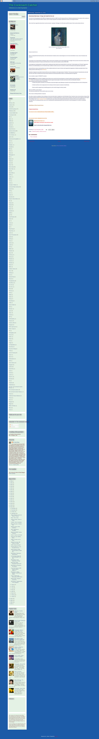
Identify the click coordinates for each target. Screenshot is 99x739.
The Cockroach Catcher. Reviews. (15, 391)
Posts (12, 424)
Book (10, 162)
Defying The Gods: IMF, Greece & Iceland (15, 543)
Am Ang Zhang (16, 442)
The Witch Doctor (14, 52)
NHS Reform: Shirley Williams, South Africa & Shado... (16, 573)
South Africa (11, 368)
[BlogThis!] (50, 129)
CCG (10, 180)
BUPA (10, 174)
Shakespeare (11, 358)
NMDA (10, 294)
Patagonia (11, 324)
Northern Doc (13, 66)
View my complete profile (14, 464)
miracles (10, 260)
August (12, 584)
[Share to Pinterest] (53, 129)
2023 (11, 486)
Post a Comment (33, 136)
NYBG (10, 302)
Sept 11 (10, 356)
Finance (10, 202)
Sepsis (10, 354)
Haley (10, 224)
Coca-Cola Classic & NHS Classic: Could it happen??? (16, 569)
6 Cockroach (11, 114)
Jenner (10, 232)
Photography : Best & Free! (19, 664)
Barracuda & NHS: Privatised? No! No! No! (16, 563)
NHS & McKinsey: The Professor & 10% (18, 680)
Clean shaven (12, 86)
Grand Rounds (11, 216)
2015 (11, 500)
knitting (10, 238)
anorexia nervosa (42, 131)
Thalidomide (11, 384)
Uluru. (10, 399)
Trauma (10, 397)
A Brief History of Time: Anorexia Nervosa (36, 105)
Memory (10, 256)
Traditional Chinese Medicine (14, 395)
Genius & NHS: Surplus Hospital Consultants (19, 656)
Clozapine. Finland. (12, 184)
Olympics (11, 308)
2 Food (10, 106)
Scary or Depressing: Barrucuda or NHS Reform (16, 576)
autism (10, 136)
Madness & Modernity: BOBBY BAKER (18, 648)
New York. (11, 286)
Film (10, 200)
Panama (10, 320)
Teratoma (11, 382)
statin (10, 370)
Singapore (11, 364)
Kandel (10, 236)
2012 (11, 505)
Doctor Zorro (13, 23)
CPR (10, 190)
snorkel (10, 366)
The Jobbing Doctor (14, 75)
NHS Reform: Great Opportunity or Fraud (15, 560)
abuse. (10, 118)
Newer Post (31, 141)
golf (9, 214)
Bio (9, 156)
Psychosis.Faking (12, 348)
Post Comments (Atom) (61, 145)
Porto (10, 340)
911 (9, 116)
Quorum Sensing (12, 352)
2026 (11, 481)
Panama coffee (12, 322)
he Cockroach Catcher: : (41, 111)
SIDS (10, 360)
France (10, 206)
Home (59, 141)
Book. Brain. (11, 168)
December (13, 508)
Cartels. (10, 176)
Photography (11, 332)
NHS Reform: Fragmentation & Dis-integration (16, 582)
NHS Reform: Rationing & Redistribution (16, 554)
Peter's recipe (11, 328)
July (12, 586)
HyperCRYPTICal (13, 43)
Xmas (10, 409)
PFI (9, 330)
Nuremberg (11, 300)
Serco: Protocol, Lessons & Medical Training (16, 515)
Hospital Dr (12, 37)
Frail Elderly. (17, 67)
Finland (10, 204)
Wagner (10, 403)
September (13, 513)
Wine (10, 407)
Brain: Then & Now (14, 517)
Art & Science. (12, 134)
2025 (11, 482)
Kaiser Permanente (12, 234)
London (10, 244)
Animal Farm (11, 128)
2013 (11, 503)
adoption (10, 122)
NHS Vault (12, 62)
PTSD (10, 350)
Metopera (11, 258)
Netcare (10, 278)
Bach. (10, 142)
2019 (11, 493)
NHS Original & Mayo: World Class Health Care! (19, 639)
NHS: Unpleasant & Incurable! (15, 530)
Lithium (10, 242)
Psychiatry (11, 346)
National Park (11, 276)
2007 (11, 603)
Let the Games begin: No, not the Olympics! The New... (16, 557)
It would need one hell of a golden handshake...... (19, 78)
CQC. (10, 192)
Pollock (10, 338)
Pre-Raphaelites (12, 344)
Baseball (10, 146)
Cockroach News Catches (14, 186)
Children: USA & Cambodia (16, 522)
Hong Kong (11, 228)
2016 (11, 498)
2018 (11, 494)
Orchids (10, 314)
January (13, 596)
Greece (10, 218)
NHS (10, 288)
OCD (10, 306)
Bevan (10, 152)
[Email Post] (46, 129)
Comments (13, 426)
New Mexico (11, 282)
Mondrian (10, 262)
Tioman (10, 393)
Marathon (11, 250)
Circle (10, 182)
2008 (11, 602)
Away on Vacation (17, 671)
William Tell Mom (12, 405)
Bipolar (10, 158)
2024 (11, 484)
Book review (11, 166)
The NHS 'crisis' (13, 58)
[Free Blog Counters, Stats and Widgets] (9, 417)
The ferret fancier (13, 57)
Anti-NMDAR (11, 132)
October (13, 511)
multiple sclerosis (12, 268)
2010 (11, 598)
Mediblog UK (13, 89)
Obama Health (11, 304)
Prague (10, 342)
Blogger (56, 736)
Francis (10, 208)
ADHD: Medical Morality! (16, 544)
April (12, 591)
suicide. (10, 374)
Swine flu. (11, 376)
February (13, 594)
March (12, 593)
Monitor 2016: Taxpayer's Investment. (16, 579)
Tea (9, 380)
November (13, 510)
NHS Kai (10, 290)
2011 (11, 506)
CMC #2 (11, 34)
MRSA (10, 266)
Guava (10, 222)
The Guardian (12, 473)
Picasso (10, 334)
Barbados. (11, 144)
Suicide (10, 372)
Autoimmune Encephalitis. (14, 138)
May (12, 589)
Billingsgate (11, 154)
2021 (11, 489)
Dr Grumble (12, 85)
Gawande (11, 210)
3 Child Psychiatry (35, 131)
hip (9, 226)
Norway (10, 298)
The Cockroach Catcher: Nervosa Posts (38, 118)
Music (10, 270)
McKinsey (11, 254)
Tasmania (11, 378)
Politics (10, 336)
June (12, 587)
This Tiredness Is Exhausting (15, 63)
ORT (10, 316)
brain (10, 170)
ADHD (10, 120)
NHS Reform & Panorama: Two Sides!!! (16, 566)
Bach (10, 140)
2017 (11, 496)
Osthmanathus (12, 318)
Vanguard (11, 401)
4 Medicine (11, 110)
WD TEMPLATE (13, 53)
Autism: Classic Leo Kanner (16, 534)
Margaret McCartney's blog (15, 93)
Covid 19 (10, 188)
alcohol (10, 124)
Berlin (10, 150)
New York (11, 284)
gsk (9, 220)
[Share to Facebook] (52, 129)
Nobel (10, 296)
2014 (11, 501)
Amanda (10, 126)
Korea (10, 240)
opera (10, 310)
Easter (10, 194)
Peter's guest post (12, 326)
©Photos (10, 102)
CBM (10, 178)
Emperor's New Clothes (13, 198)
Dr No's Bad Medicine (14, 33)
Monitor (10, 264)
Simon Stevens (12, 362)
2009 (11, 600)
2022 (11, 488)
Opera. (10, 312)
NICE (10, 292)
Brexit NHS (11, 172)
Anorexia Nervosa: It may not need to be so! (16, 547)
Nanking (10, 272)
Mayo (10, 252)
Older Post (86, 141)
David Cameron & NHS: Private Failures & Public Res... (16, 550)
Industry (16, 44)
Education (11, 196)
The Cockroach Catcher (23, 5)
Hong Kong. (11, 230)
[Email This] (48, 129)
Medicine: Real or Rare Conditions (15, 527)
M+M (10, 246)
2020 (11, 491)
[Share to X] (51, 129)
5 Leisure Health (12, 112)
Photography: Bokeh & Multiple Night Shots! (18, 631)
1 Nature (10, 104)
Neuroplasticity (12, 280)
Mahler (10, 248)
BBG (10, 148)
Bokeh (10, 160)
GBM (10, 212)
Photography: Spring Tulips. (19, 688)
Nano (10, 274)
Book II (10, 164)
